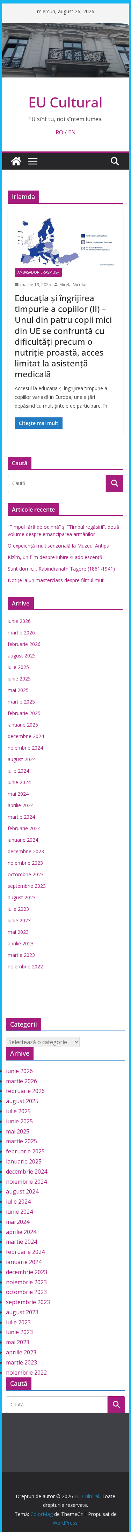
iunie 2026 (19, 621)
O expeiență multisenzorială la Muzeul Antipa (58, 545)
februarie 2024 (24, 828)
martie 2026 (21, 632)
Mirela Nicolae (73, 285)
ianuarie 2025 (23, 724)
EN (72, 132)
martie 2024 (21, 816)
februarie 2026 (24, 644)
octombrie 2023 (26, 874)
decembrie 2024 (26, 736)
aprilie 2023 (21, 943)
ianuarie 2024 (23, 839)
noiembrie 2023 (25, 863)
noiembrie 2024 (25, 747)
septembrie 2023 (27, 886)
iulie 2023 (18, 909)
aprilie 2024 (21, 805)
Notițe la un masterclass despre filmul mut (56, 580)
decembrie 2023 (26, 851)
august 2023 (22, 897)
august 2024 (22, 759)
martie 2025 (21, 701)
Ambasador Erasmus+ (38, 272)
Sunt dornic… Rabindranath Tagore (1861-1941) (61, 568)
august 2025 (22, 655)
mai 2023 (18, 932)
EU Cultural (65, 102)
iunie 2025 (19, 678)
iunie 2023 (19, 920)
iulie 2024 (18, 770)
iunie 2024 (19, 782)
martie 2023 (21, 955)
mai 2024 (18, 793)
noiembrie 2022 (25, 966)
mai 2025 (18, 690)
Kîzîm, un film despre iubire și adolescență (55, 557)
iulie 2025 (18, 667)
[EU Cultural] (65, 27)
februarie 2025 (24, 713)
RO (59, 132)
